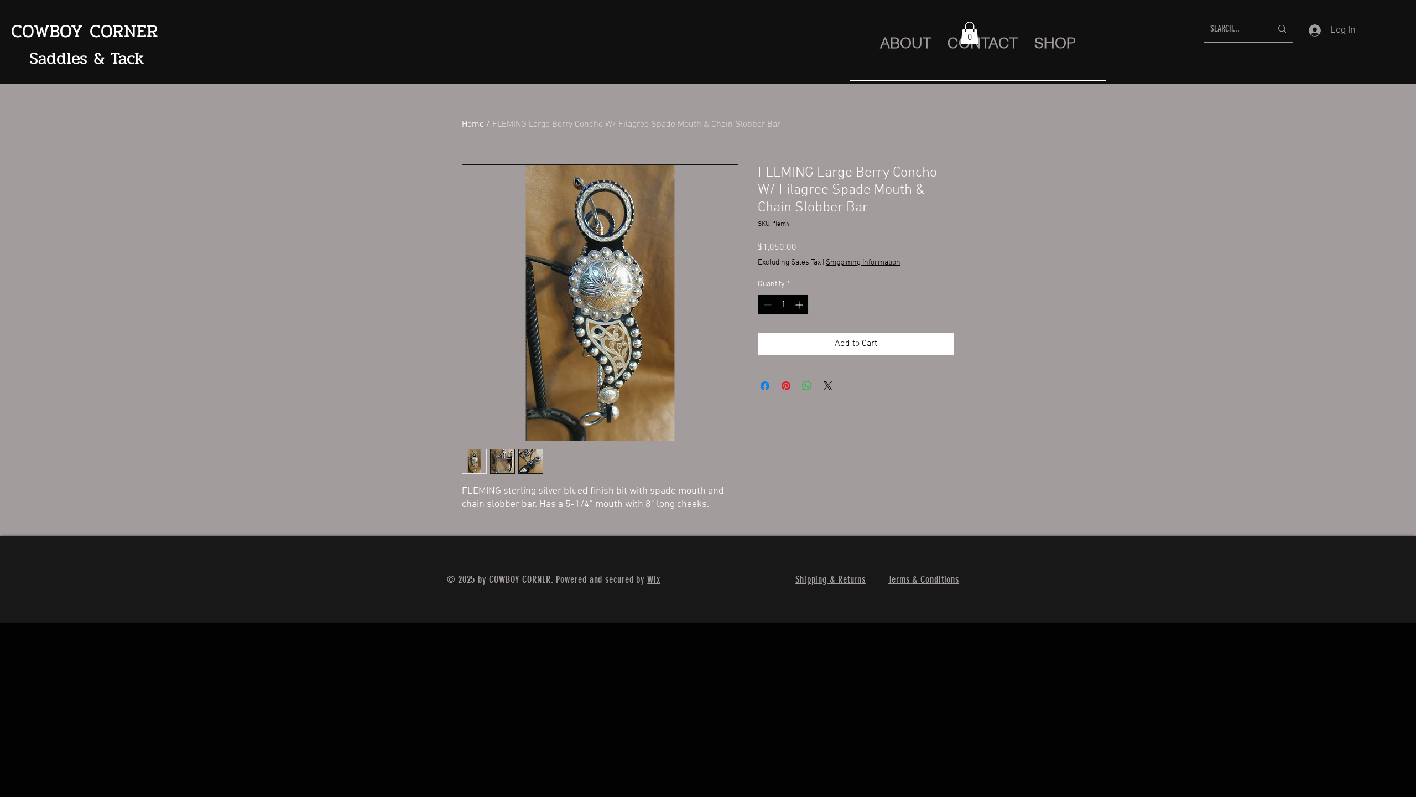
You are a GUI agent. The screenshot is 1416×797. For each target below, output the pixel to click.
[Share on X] (828, 385)
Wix (653, 579)
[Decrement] (766, 304)
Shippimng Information (863, 262)
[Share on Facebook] (765, 385)
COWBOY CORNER (84, 31)
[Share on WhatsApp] (807, 385)
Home (473, 124)
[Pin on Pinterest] (786, 385)
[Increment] (800, 304)
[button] (969, 33)
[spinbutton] (783, 304)
